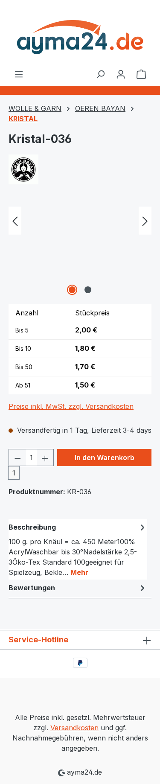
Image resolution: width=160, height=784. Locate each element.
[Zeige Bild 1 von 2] (72, 289)
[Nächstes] (145, 221)
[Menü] (19, 73)
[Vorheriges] (15, 221)
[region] (80, 249)
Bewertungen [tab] (32, 587)
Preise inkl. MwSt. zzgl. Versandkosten (71, 406)
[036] (80, 249)
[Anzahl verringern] (17, 457)
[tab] (78, 549)
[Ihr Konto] (121, 73)
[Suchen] (100, 73)
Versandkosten (74, 727)
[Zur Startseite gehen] (80, 34)
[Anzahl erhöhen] (45, 457)
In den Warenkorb (104, 457)
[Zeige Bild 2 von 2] (87, 289)
